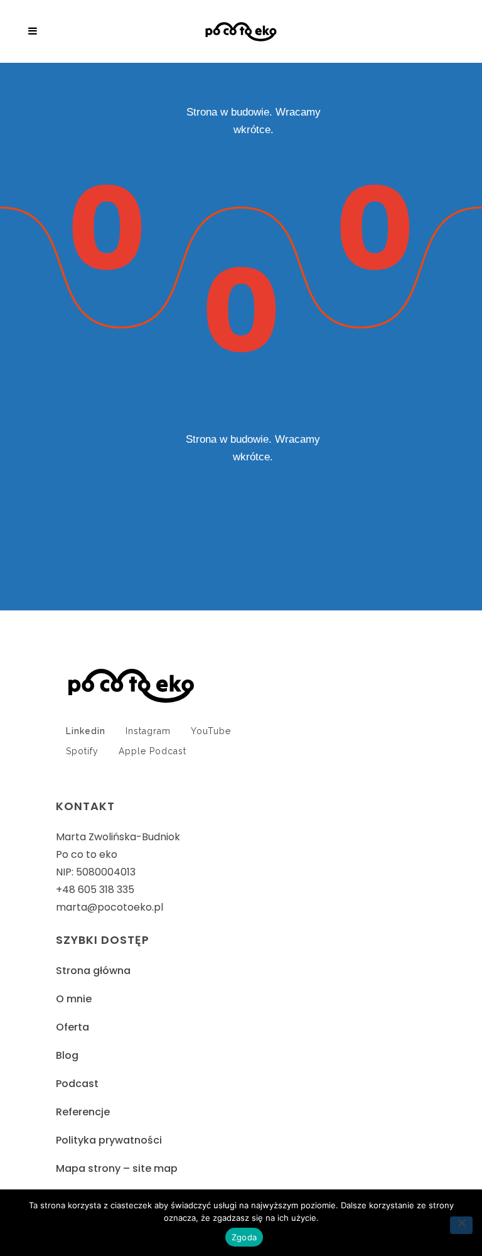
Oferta (72, 1027)
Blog (67, 1055)
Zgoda (244, 1237)
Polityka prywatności (109, 1140)
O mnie (74, 999)
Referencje (83, 1112)
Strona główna (93, 970)
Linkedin (85, 731)
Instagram (148, 731)
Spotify (82, 751)
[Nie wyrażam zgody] (461, 1225)
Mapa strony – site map (117, 1168)
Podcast (77, 1083)
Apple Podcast (152, 751)
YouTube (211, 731)
